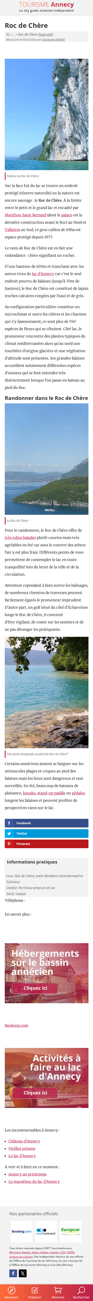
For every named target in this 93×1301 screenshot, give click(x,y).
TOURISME (46, 4)
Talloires (12, 229)
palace (66, 215)
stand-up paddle (51, 793)
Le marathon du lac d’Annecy (34, 1181)
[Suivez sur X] (23, 1273)
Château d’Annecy (24, 1141)
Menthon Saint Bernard (25, 215)
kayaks (29, 793)
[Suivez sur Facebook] (13, 1273)
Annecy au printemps (27, 1174)
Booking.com (16, 1025)
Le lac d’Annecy (22, 1156)
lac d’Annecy (43, 273)
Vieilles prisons (21, 1148)
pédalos (78, 793)
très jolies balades (20, 537)
